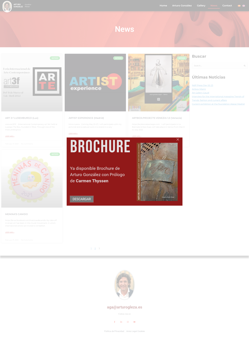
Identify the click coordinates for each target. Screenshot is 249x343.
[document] (124, 171)
